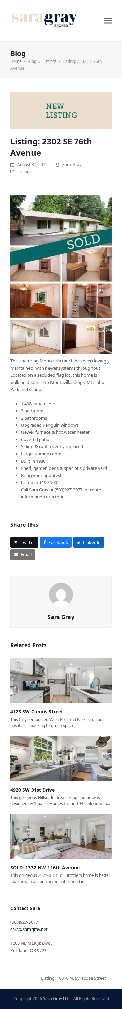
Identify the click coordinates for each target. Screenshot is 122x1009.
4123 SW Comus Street (36, 711)
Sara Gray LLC (56, 999)
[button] (108, 20)
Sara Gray (71, 164)
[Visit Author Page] (61, 594)
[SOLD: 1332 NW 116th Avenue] (61, 836)
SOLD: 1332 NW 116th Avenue (45, 867)
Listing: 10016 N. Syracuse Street (73, 978)
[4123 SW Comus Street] (61, 680)
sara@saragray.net (29, 929)
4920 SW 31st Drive (32, 789)
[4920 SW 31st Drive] (61, 758)
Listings (24, 171)
